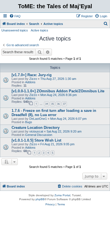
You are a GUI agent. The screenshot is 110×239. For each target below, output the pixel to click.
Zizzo (33, 78)
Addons (30, 82)
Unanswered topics (14, 30)
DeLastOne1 (38, 118)
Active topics (39, 30)
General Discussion (38, 134)
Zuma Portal (62, 195)
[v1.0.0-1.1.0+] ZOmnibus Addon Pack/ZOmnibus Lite (58, 91)
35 (52, 104)
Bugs (28, 122)
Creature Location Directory (36, 127)
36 (58, 104)
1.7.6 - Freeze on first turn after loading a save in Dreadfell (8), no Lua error (54, 112)
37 (64, 104)
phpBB (40, 199)
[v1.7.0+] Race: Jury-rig (32, 75)
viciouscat (36, 131)
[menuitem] (15, 16)
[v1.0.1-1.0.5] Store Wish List (36, 140)
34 (46, 104)
